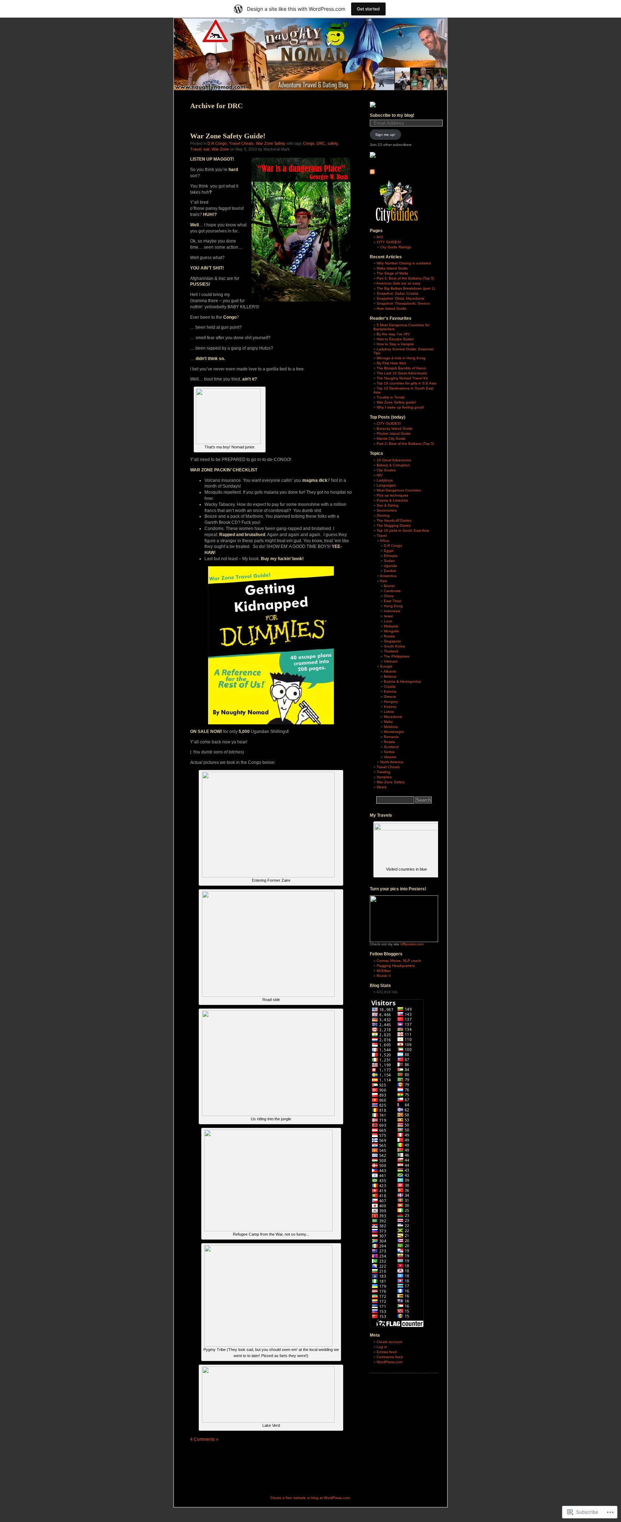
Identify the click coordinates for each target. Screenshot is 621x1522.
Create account (389, 1342)
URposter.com (411, 944)
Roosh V (384, 976)
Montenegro (394, 732)
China (389, 596)
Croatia (390, 686)
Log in (382, 1347)
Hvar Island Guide (391, 308)
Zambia (390, 571)
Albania (389, 671)
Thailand (391, 651)
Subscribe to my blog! (392, 115)
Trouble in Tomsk (391, 397)
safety (332, 143)
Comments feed (390, 1357)
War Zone (220, 149)
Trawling (383, 772)
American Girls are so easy (398, 283)
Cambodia (392, 591)
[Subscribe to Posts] (372, 173)
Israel (388, 616)
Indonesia (392, 611)
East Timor (392, 601)
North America (391, 762)
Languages (386, 485)
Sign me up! (385, 135)
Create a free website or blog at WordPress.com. (310, 1498)
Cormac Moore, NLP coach (399, 961)
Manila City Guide (391, 439)
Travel (195, 149)
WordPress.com (389, 1362)
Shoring (383, 515)
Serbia (389, 752)
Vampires (384, 777)
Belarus (390, 676)
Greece (390, 696)
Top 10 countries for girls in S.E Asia (406, 383)
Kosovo (390, 707)
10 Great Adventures (394, 460)
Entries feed (387, 1352)
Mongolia (391, 631)
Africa (384, 541)
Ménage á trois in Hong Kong (401, 358)
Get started (368, 8)
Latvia (389, 712)
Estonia (390, 691)
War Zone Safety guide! (396, 402)
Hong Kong (393, 606)
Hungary (391, 702)
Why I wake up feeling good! (400, 407)
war (206, 149)
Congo (308, 143)
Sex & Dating (388, 505)
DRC (321, 143)
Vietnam (390, 661)
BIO (380, 237)
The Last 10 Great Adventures (402, 373)
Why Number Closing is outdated (404, 263)
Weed (381, 787)
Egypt (389, 551)
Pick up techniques (392, 495)
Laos (388, 621)
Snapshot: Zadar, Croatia (397, 293)
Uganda (390, 566)
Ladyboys (385, 480)
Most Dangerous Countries (399, 490)
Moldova (391, 727)
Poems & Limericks (392, 500)
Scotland (391, 747)
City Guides (386, 470)
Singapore (392, 641)
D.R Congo (217, 143)
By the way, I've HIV (393, 334)
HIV (380, 475)
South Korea (394, 646)
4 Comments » (204, 1439)
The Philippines (396, 656)
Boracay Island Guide (395, 428)
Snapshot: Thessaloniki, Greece (403, 303)
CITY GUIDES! (389, 242)
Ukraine (390, 757)
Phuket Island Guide (394, 433)
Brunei (389, 586)
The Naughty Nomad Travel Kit (402, 378)
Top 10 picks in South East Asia (403, 530)
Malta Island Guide (392, 268)
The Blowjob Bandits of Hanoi (401, 368)
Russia (389, 636)
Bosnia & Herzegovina (402, 681)
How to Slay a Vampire (395, 344)
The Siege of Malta (392, 273)
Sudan (389, 561)
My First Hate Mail (391, 363)
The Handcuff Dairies (394, 520)
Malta (388, 722)
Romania (391, 737)
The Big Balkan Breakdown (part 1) (406, 288)
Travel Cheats (241, 143)
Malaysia (391, 626)
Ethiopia (390, 556)
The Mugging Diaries (394, 525)
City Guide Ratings (395, 247)
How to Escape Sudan (395, 339)
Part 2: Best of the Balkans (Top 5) (405, 278)
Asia (383, 581)
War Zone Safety (270, 143)
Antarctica (388, 576)
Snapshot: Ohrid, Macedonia (400, 298)
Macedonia (393, 717)
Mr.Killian (384, 971)
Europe (386, 666)
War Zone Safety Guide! (228, 136)
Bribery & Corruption (393, 465)
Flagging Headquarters (396, 966)
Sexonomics (387, 510)
